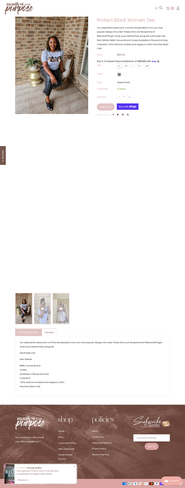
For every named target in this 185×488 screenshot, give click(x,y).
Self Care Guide (66, 449)
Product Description (28, 332)
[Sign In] (177, 8)
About (95, 431)
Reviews (49, 332)
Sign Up (152, 446)
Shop (61, 437)
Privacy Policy (99, 449)
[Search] (161, 8)
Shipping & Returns (102, 443)
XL (139, 66)
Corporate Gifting (67, 443)
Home (61, 431)
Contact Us (97, 437)
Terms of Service (100, 454)
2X (147, 66)
